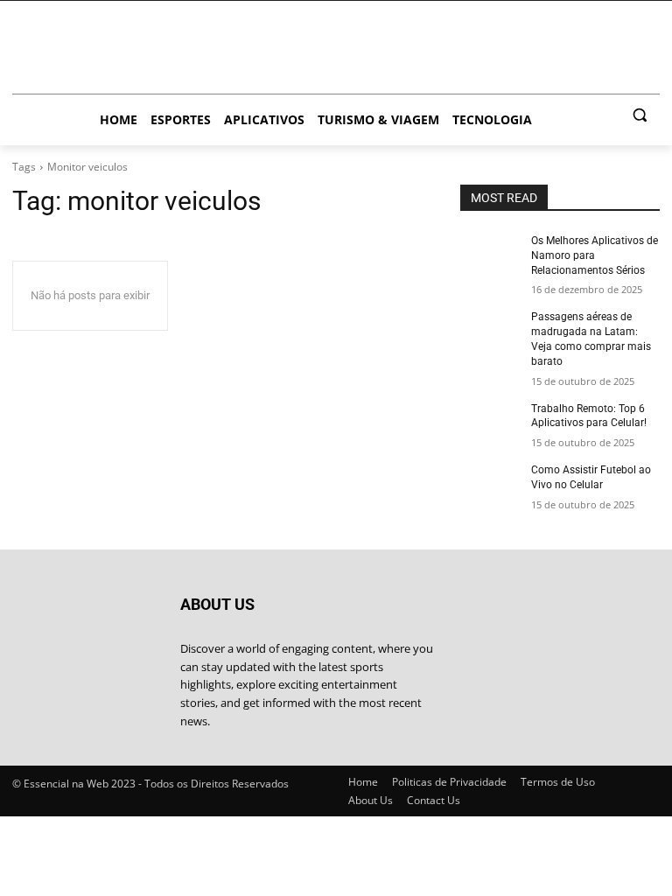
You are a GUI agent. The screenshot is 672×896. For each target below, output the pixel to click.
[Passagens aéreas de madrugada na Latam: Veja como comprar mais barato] (490, 331)
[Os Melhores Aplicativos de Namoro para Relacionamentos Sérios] (490, 255)
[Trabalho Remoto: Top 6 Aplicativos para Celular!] (490, 423)
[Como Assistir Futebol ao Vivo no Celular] (490, 484)
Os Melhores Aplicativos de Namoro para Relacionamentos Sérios (594, 255)
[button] (639, 115)
